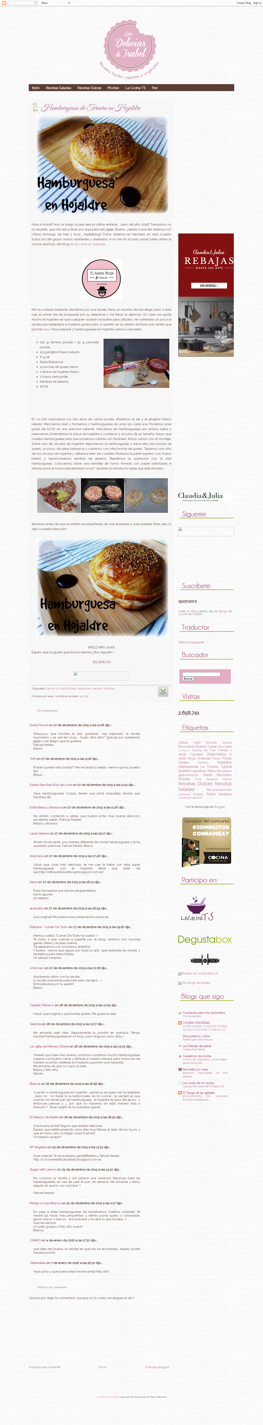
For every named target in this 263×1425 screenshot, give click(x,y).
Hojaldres (84, 688)
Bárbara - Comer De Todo (49, 927)
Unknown (37, 968)
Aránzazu (37, 856)
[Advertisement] (99, 1394)
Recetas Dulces (89, 88)
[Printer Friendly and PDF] (163, 698)
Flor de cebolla (192, 1016)
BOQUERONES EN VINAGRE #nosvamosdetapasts (205, 1097)
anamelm (36, 908)
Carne (50, 688)
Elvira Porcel (39, 725)
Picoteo (113, 88)
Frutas (227, 758)
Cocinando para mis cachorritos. (204, 1012)
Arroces (211, 742)
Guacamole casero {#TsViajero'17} (203, 1086)
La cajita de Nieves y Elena (49, 1046)
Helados (203, 762)
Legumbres (198, 771)
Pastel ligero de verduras (198, 1039)
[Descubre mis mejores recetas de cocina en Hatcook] (198, 973)
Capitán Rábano (42, 1005)
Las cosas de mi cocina (198, 1083)
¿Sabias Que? (189, 742)
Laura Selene (39, 833)
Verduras (225, 794)
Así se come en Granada (87, 244)
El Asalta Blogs (66, 688)
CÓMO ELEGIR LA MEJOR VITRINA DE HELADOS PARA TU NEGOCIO (205, 1027)
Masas (212, 771)
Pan (155, 88)
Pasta (207, 775)
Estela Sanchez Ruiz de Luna (51, 785)
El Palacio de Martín (44, 1117)
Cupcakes (196, 754)
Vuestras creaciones (190, 797)
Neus (33, 882)
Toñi (33, 759)
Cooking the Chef (203, 750)
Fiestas (216, 758)
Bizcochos (186, 746)
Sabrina (35, 1024)
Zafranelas (37, 1263)
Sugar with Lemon (43, 1169)
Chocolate (225, 746)
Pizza (198, 779)
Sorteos (198, 794)
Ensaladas (204, 758)
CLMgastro (184, 750)
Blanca (35, 1084)
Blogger (219, 806)
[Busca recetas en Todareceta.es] (194, 982)
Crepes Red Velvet (194, 1049)
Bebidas (227, 742)
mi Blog (192, 611)
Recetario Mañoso (219, 779)
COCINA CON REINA (196, 1022)
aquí (47, 329)
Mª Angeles (38, 1147)
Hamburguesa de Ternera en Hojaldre (90, 108)
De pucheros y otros (196, 1036)
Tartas (211, 794)
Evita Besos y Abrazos (46, 807)
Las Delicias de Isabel (197, 1046)
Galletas (183, 762)
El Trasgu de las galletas (199, 1092)
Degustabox (216, 754)
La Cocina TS (135, 88)
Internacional (188, 767)
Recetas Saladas (58, 88)
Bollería (201, 746)
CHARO (35, 1240)
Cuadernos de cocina (197, 1056)
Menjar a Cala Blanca (45, 1203)
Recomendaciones (219, 789)
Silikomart (184, 794)
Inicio (36, 88)
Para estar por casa (195, 1069)
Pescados (224, 775)
